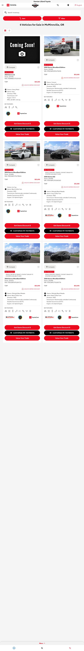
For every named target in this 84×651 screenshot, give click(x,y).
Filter (63, 18)
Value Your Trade (22, 134)
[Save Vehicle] (38, 67)
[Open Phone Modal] (58, 5)
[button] (22, 123)
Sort (23, 18)
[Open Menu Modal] (2, 5)
